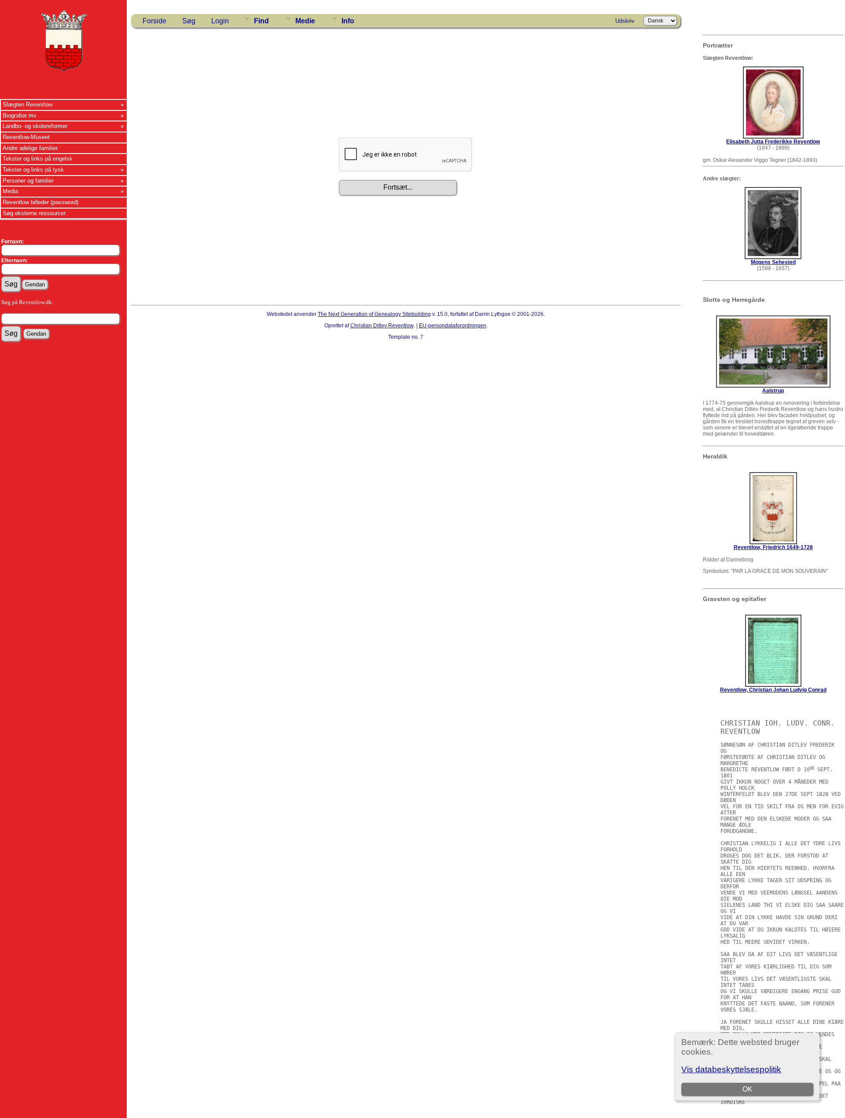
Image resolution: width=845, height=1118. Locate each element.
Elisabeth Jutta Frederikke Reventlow (773, 142)
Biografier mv (20, 115)
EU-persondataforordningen (452, 326)
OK (747, 1089)
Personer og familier (28, 180)
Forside (154, 21)
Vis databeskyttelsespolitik (731, 1069)
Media (10, 191)
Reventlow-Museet (26, 137)
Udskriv (625, 21)
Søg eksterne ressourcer (34, 213)
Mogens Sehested (773, 262)
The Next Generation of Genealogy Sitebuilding (374, 314)
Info (348, 21)
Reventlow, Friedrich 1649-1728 (773, 547)
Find (261, 21)
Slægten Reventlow (27, 104)
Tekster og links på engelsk (38, 158)
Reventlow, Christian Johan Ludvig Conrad (773, 690)
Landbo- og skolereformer (35, 126)
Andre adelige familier (30, 148)
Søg (188, 21)
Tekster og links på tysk (33, 169)
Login (220, 21)
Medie (305, 21)
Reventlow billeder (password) (40, 202)
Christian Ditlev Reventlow (382, 326)
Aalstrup (773, 391)
